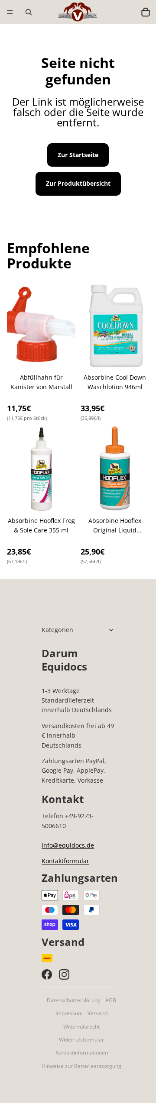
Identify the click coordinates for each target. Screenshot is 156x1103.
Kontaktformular (65, 861)
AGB (110, 1000)
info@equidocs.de (68, 845)
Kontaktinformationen (81, 1052)
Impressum (69, 1013)
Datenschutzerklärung (74, 1000)
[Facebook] (47, 974)
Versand (97, 1013)
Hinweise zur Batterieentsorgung (81, 1066)
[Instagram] (64, 974)
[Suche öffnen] (28, 12)
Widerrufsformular (81, 1039)
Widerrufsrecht (81, 1026)
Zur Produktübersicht (78, 183)
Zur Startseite (78, 155)
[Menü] (10, 12)
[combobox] (127, 12)
